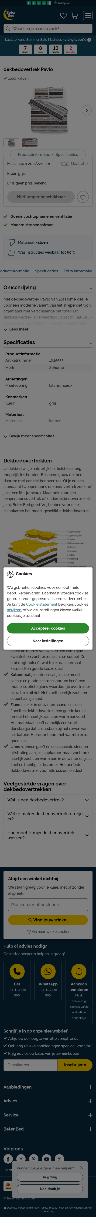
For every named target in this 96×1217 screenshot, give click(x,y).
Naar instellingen (48, 641)
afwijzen (14, 610)
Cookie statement (41, 604)
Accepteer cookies (48, 628)
